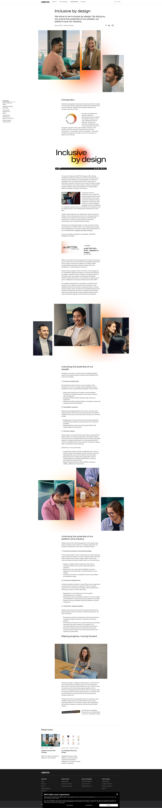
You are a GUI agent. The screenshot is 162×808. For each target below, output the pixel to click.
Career (43, 786)
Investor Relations (45, 788)
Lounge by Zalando (106, 783)
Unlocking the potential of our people (6, 111)
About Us (43, 783)
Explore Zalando (106, 779)
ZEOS (103, 788)
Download (87, 245)
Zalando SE (44, 779)
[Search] (115, 2)
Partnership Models (86, 781)
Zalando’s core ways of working (84, 230)
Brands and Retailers (87, 779)
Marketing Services (86, 786)
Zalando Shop (105, 781)
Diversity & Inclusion (67, 783)
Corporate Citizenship (67, 786)
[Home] (45, 772)
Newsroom (43, 790)
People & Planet (65, 779)
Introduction (6, 100)
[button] (106, 25)
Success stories (86, 783)
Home (42, 781)
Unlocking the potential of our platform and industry (8, 117)
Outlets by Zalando (106, 786)
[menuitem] (54, 2)
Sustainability (65, 781)
